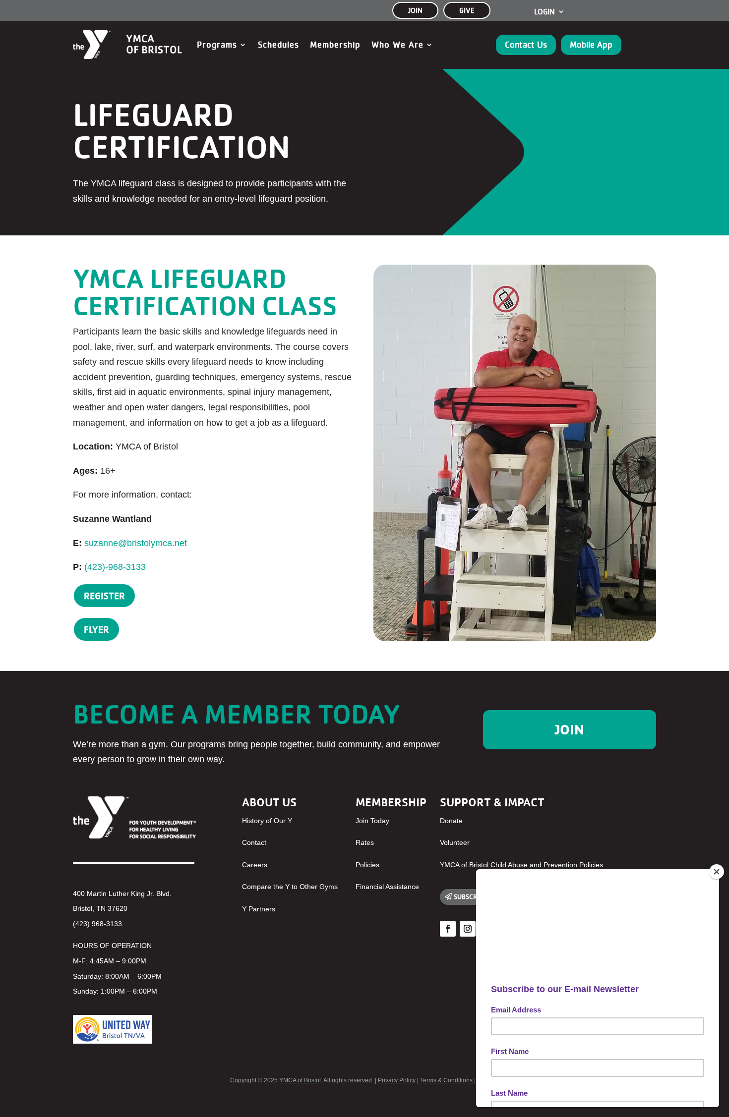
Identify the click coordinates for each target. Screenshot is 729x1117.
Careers (254, 865)
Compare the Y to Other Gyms (290, 887)
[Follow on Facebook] (448, 929)
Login (544, 12)
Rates (365, 842)
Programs (217, 45)
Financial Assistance (387, 887)
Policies (367, 865)
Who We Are (397, 45)
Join (569, 729)
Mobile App (591, 45)
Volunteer (455, 842)
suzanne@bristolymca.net (135, 543)
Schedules (278, 45)
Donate (451, 821)
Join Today (372, 821)
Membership (335, 45)
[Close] (716, 871)
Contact (254, 842)
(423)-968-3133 (115, 567)
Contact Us (526, 45)
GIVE (467, 10)
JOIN (415, 10)
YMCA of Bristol (300, 1080)
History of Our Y (267, 821)
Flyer (96, 629)
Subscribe (470, 896)
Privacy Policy (397, 1080)
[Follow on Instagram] (468, 929)
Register (104, 596)
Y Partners (258, 909)
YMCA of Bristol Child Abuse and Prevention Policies (521, 865)
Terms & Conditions (446, 1080)
